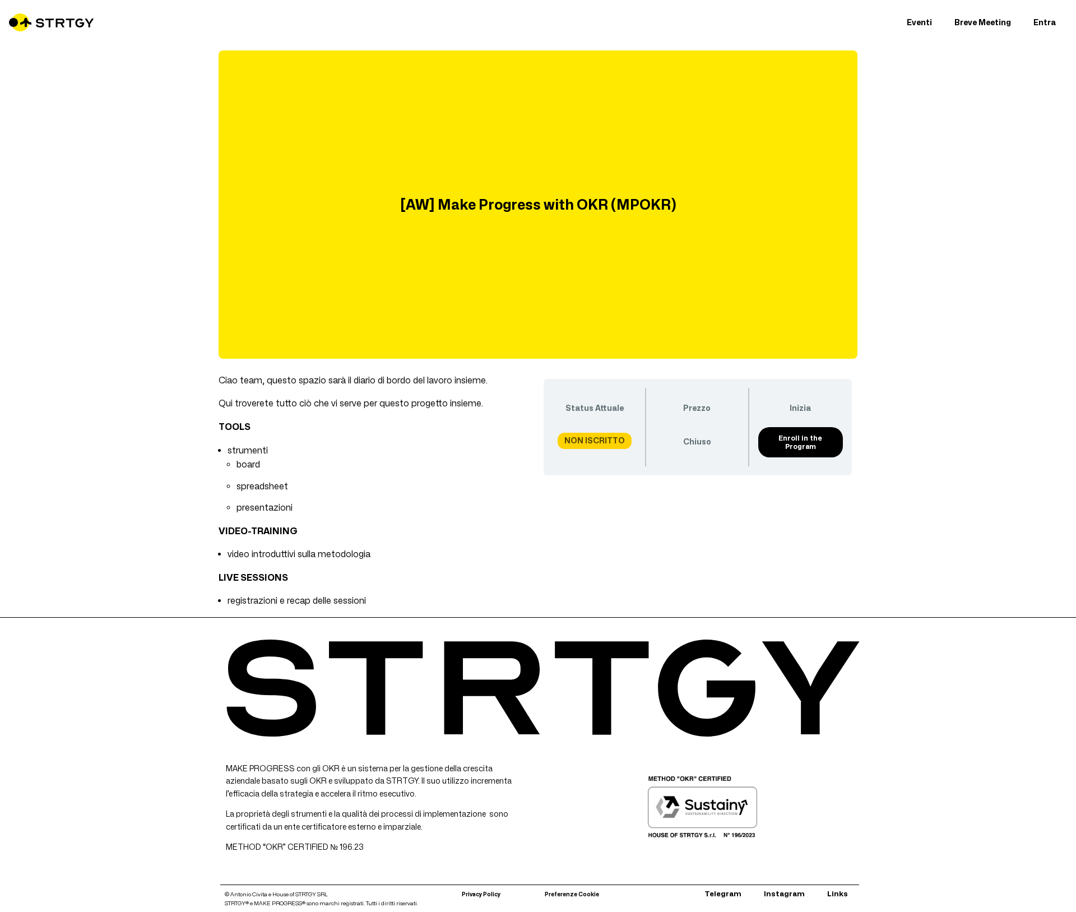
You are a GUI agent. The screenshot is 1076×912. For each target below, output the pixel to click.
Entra (1044, 22)
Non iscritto (594, 440)
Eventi (919, 22)
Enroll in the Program (800, 442)
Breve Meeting (982, 22)
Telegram (722, 893)
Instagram (784, 893)
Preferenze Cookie (572, 894)
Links (837, 893)
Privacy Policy (481, 894)
